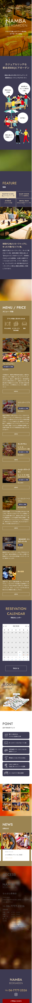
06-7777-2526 (15, 906)
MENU (16, 391)
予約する (16, 668)
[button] (2, 847)
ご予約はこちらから (16, 1001)
